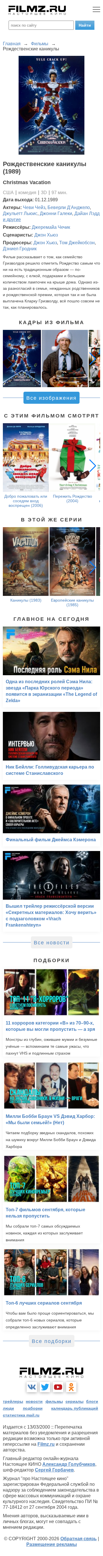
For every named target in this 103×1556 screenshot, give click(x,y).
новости (34, 1401)
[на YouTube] (58, 1387)
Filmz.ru (46, 1444)
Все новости (52, 943)
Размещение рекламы (51, 1544)
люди (8, 1408)
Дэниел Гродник (20, 248)
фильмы (54, 1401)
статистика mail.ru (21, 1415)
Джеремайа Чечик (51, 227)
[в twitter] (45, 1387)
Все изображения (51, 398)
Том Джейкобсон (77, 242)
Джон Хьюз (46, 235)
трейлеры (13, 1401)
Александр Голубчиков (68, 1464)
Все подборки (52, 1341)
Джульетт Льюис (20, 213)
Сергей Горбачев (54, 1470)
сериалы (75, 1401)
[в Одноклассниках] (71, 1387)
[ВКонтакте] (32, 1387)
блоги (92, 1401)
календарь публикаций (74, 1408)
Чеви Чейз (34, 207)
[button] (92, 358)
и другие (12, 219)
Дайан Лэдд (87, 213)
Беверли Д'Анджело (68, 207)
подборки (33, 1408)
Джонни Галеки (56, 213)
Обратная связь (78, 1538)
